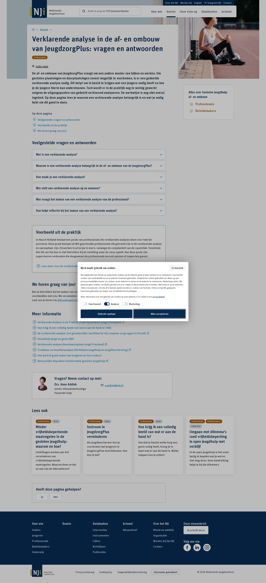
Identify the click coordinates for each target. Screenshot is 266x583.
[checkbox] (91, 304)
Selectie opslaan (106, 313)
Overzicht (178, 267)
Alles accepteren (159, 313)
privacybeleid (159, 296)
